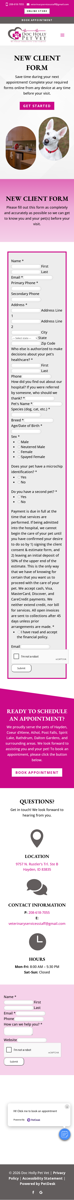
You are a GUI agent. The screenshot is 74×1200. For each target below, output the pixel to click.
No (23, 482)
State (42, 337)
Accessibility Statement (42, 1178)
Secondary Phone (25, 293)
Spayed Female (33, 456)
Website (10, 1040)
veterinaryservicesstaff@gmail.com (50, 4)
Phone (16, 376)
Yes (23, 477)
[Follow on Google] (41, 1192)
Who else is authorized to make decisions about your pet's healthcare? (36, 354)
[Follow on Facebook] (33, 1192)
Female (26, 451)
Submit (21, 668)
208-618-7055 (16, 4)
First (44, 266)
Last (44, 271)
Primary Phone (24, 283)
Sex (15, 436)
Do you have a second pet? (34, 491)
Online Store (37, 11)
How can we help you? (23, 1024)
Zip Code (48, 343)
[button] (64, 1134)
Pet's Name (21, 403)
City (44, 332)
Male (25, 442)
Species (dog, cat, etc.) (30, 409)
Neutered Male (33, 446)
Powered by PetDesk (37, 1183)
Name (17, 261)
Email (17, 277)
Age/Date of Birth (26, 425)
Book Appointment (37, 20)
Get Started (37, 106)
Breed (17, 420)
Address (19, 304)
